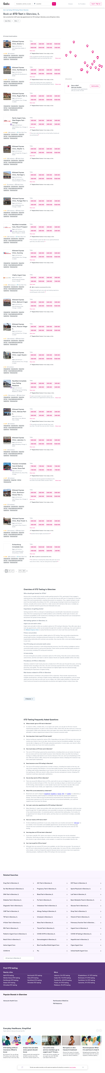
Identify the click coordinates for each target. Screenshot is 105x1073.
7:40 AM (57, 466)
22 (24, 571)
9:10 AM (33, 124)
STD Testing (16, 10)
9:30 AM (49, 124)
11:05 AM (49, 281)
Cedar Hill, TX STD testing (62, 978)
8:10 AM (41, 227)
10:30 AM (41, 281)
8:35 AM (49, 230)
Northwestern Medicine (60, 1001)
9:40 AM (49, 44)
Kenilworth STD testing (34, 975)
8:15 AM (49, 227)
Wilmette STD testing (34, 982)
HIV (63, 794)
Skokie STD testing (9, 982)
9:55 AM (33, 281)
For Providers (81, 4)
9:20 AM (41, 44)
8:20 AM (41, 70)
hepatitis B (47, 794)
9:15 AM (41, 415)
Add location (95, 86)
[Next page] (26, 571)
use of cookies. (73, 1067)
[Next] (100, 1030)
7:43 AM (33, 470)
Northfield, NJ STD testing (86, 980)
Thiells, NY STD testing (61, 982)
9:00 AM (33, 44)
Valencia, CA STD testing (62, 975)
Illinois (21, 10)
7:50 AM (49, 470)
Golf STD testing (8, 975)
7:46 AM (41, 470)
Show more (58, 58)
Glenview (26, 10)
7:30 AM (33, 466)
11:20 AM (57, 47)
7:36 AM (49, 466)
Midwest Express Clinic (32, 630)
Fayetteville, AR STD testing (62, 980)
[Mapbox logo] (68, 79)
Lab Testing (9, 10)
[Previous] (97, 1030)
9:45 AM (57, 415)
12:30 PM (49, 550)
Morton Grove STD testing (11, 978)
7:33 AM (41, 466)
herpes (59, 794)
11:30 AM (33, 550)
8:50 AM (49, 120)
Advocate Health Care (10, 1001)
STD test (76, 823)
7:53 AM (57, 470)
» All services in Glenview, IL (13, 958)
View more (32, 50)
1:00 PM (57, 550)
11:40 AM (57, 281)
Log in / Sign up (95, 4)
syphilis (69, 794)
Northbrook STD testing (10, 980)
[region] (84, 57)
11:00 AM (49, 47)
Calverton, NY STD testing (86, 982)
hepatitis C (54, 794)
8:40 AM (49, 70)
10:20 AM (33, 47)
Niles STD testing (32, 978)
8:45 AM (49, 277)
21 (20, 571)
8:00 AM (33, 70)
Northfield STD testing (34, 980)
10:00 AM (57, 44)
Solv (4, 10)
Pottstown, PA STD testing (62, 985)
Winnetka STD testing (10, 985)
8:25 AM (33, 230)
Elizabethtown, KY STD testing (87, 975)
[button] (92, 52)
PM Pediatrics (57, 1003)
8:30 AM (33, 120)
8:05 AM (33, 227)
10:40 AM (41, 47)
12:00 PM (41, 550)
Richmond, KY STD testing (86, 978)
